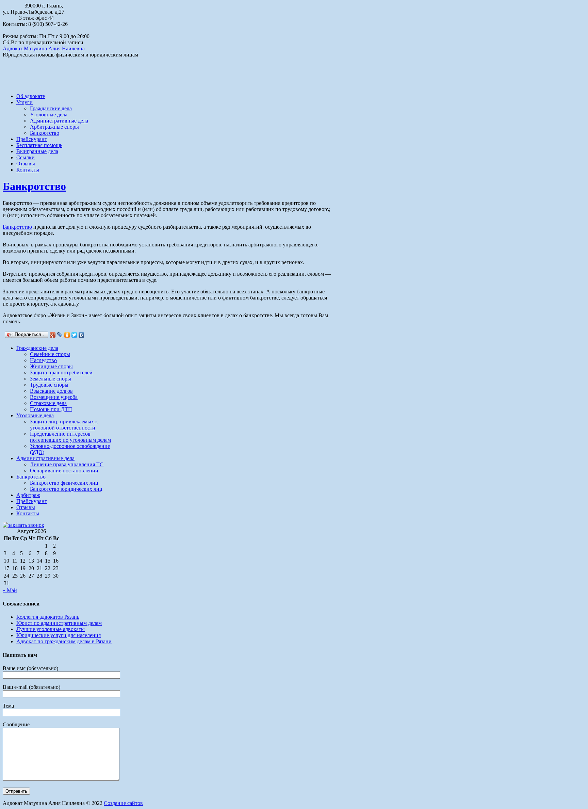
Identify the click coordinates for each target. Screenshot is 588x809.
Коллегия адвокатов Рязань (47, 617)
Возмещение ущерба (54, 397)
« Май (10, 590)
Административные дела (59, 121)
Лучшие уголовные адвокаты (50, 629)
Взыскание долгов (51, 391)
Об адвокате (30, 96)
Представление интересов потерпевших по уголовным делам (70, 437)
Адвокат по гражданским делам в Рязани (64, 641)
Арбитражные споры (54, 127)
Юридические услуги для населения (58, 635)
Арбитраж (28, 495)
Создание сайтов (123, 803)
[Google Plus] (52, 334)
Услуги (24, 102)
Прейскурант (31, 139)
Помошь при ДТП (51, 409)
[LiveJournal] (60, 334)
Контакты (27, 170)
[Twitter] (74, 334)
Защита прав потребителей (61, 372)
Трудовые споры (49, 385)
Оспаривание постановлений (64, 470)
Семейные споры (50, 354)
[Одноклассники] (67, 334)
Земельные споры (50, 379)
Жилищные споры (51, 366)
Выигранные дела (37, 151)
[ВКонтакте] (81, 334)
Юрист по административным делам (59, 623)
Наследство (43, 360)
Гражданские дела (51, 108)
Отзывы (25, 163)
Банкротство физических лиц (64, 483)
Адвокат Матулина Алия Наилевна (44, 48)
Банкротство (44, 133)
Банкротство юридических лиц (66, 489)
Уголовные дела (48, 114)
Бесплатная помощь (39, 145)
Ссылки (25, 157)
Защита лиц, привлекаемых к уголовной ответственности (64, 425)
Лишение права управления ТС (66, 464)
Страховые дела (48, 403)
